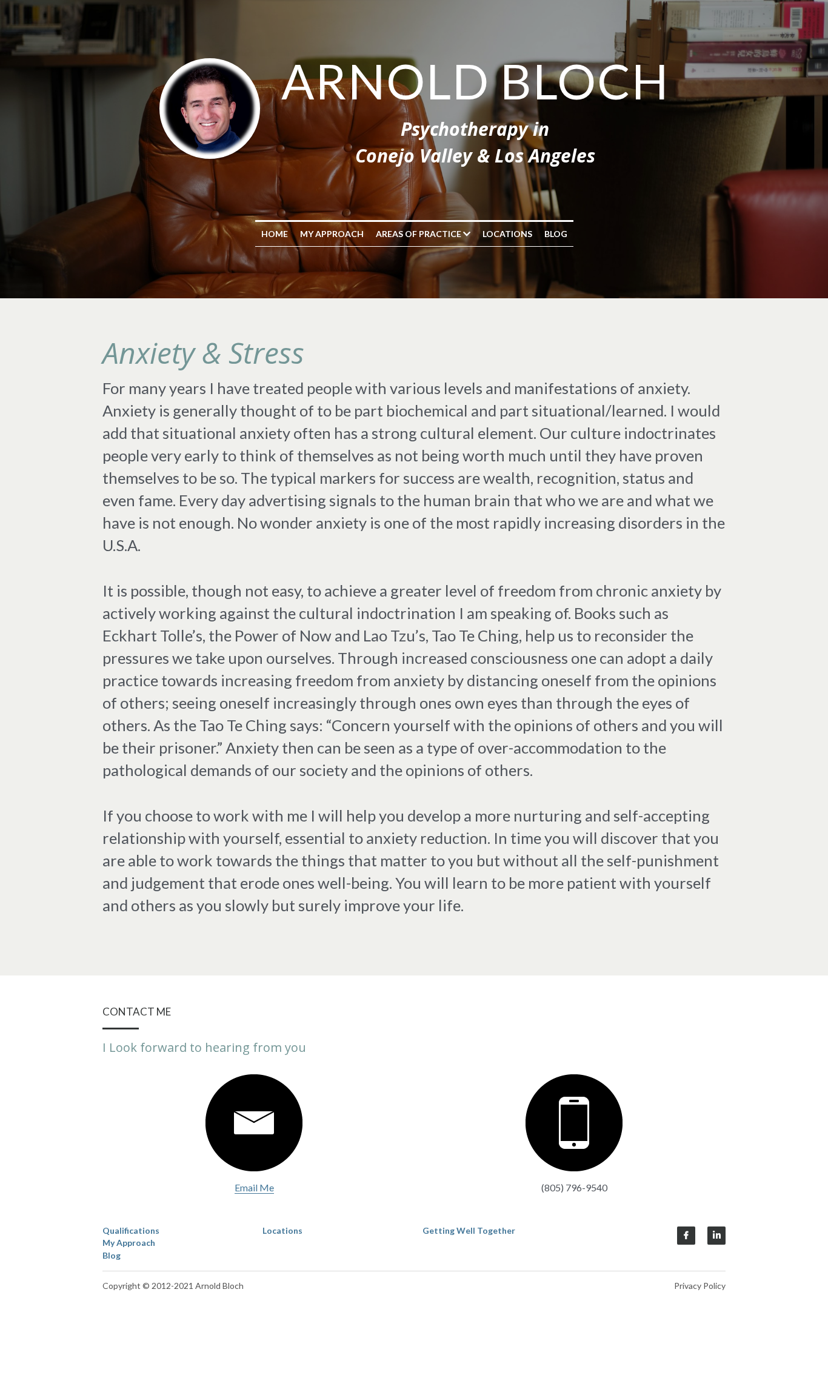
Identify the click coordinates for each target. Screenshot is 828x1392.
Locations (507, 234)
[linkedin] (716, 1235)
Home (274, 234)
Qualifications (130, 1230)
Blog (555, 234)
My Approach (332, 234)
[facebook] (686, 1235)
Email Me (254, 1187)
